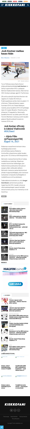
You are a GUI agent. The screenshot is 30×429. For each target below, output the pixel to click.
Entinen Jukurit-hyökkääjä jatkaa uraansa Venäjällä (6, 367)
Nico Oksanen (5, 58)
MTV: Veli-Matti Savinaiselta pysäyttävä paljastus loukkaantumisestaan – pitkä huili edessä (18, 226)
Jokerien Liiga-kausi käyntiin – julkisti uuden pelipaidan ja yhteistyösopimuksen (17, 242)
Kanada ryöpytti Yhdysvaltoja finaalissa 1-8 (17, 248)
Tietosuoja (6, 416)
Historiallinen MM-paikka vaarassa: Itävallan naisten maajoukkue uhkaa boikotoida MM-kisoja (18, 317)
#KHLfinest (9, 131)
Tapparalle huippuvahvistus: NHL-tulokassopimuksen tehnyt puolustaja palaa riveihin (18, 234)
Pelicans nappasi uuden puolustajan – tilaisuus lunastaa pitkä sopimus (17, 301)
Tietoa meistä (23, 416)
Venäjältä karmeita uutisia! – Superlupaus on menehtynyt (21, 386)
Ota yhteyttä (15, 419)
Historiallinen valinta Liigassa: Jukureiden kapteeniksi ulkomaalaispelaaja (17, 210)
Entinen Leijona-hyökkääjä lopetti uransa (6, 386)
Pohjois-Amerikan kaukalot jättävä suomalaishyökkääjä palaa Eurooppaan (18, 325)
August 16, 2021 (11, 141)
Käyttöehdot (14, 416)
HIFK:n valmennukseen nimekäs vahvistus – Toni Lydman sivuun (17, 217)
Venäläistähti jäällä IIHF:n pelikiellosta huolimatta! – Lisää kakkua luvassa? (20, 368)
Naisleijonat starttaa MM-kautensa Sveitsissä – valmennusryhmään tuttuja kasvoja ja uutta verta (18, 257)
